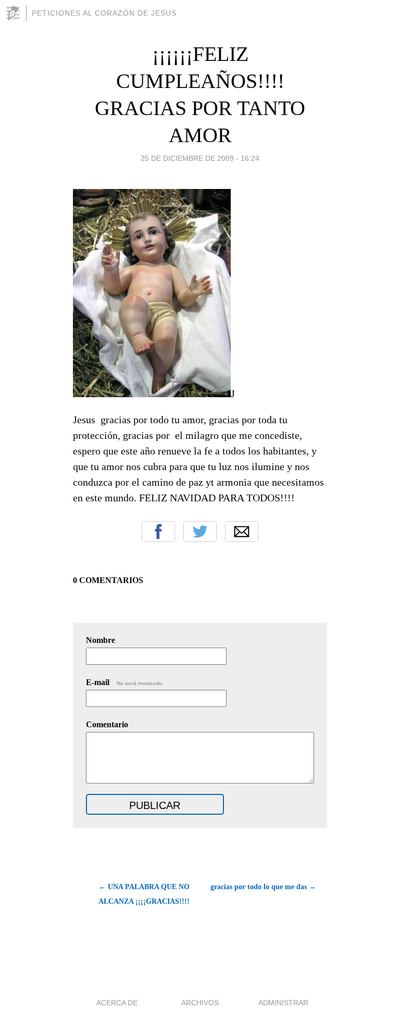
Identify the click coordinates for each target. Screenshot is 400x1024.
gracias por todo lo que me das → (263, 887)
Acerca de (117, 1002)
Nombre (100, 640)
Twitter (200, 531)
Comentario (107, 724)
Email (241, 531)
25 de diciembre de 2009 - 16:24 (200, 158)
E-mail (125, 682)
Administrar (283, 1002)
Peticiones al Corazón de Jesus (104, 13)
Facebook (158, 531)
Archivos (200, 1002)
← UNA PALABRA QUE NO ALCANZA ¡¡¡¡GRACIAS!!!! (144, 894)
